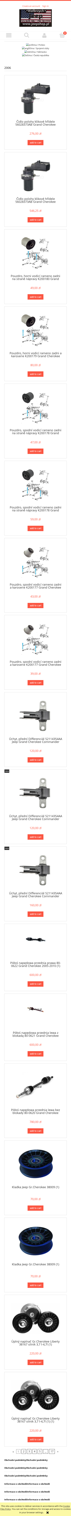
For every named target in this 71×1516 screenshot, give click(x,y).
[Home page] (35, 18)
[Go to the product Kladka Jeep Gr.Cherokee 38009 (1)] (35, 1164)
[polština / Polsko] (35, 44)
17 (52, 1451)
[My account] (44, 35)
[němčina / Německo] (35, 51)
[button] (9, 35)
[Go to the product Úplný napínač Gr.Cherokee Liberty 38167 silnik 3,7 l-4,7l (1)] (35, 1318)
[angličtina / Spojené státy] (35, 48)
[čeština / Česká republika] (35, 55)
